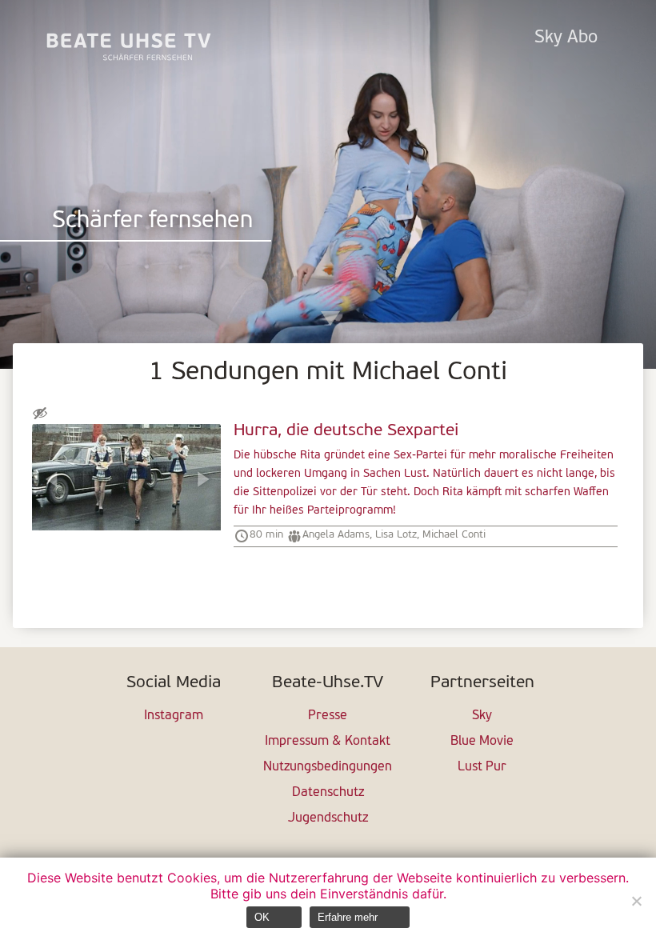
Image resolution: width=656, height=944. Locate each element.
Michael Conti (454, 535)
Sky (482, 716)
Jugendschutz (328, 818)
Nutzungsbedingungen (327, 767)
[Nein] (636, 901)
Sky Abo (566, 38)
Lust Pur (482, 767)
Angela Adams (336, 535)
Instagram (173, 716)
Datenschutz (328, 792)
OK (262, 917)
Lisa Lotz (396, 535)
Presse (327, 716)
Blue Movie (482, 741)
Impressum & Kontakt (327, 741)
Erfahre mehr (348, 917)
